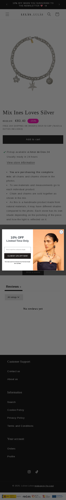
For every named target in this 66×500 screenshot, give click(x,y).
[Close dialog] (61, 232)
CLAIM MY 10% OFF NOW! (18, 256)
